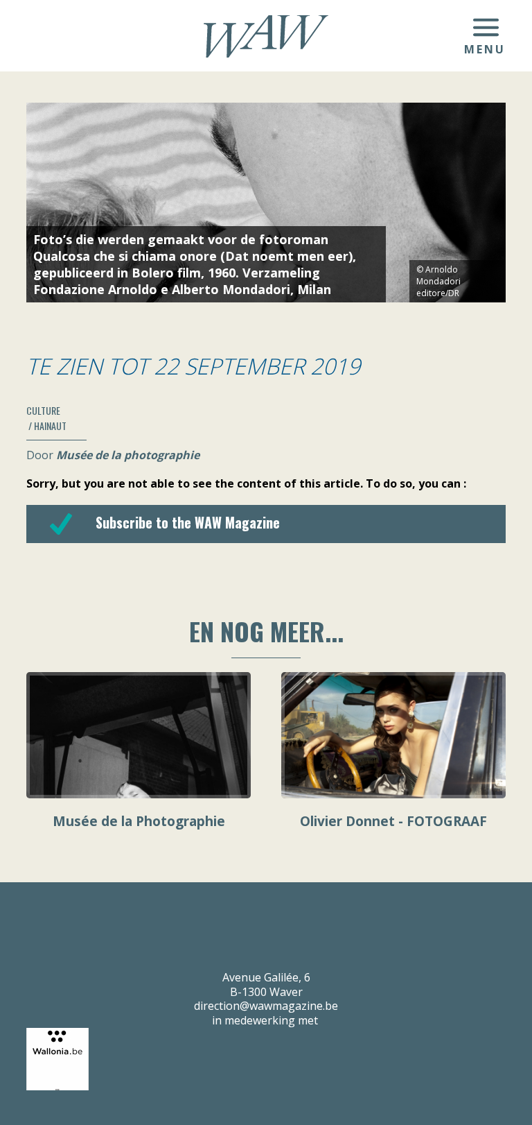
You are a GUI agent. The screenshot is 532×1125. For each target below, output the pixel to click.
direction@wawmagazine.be (266, 1005)
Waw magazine (266, 36)
